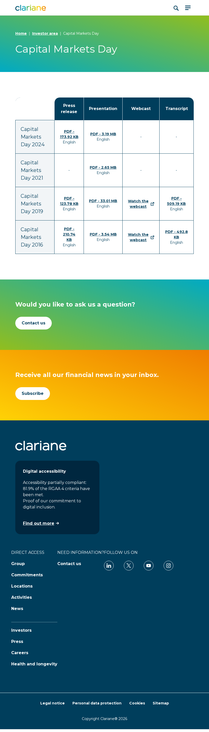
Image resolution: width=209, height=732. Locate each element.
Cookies (137, 703)
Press (17, 641)
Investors (21, 630)
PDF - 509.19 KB (176, 201)
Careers (19, 652)
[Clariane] (30, 7)
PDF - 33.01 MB (103, 201)
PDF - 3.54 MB (103, 234)
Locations (22, 586)
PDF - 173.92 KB (69, 134)
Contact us (33, 323)
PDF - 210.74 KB (69, 234)
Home (21, 33)
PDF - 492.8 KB (176, 234)
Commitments (27, 574)
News (17, 608)
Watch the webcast (138, 204)
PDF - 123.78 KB (69, 201)
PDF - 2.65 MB (103, 167)
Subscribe (33, 393)
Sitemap (161, 703)
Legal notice (52, 703)
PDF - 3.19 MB (103, 134)
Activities (21, 597)
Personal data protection (97, 703)
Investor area (45, 33)
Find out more (38, 523)
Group (18, 563)
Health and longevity (34, 664)
